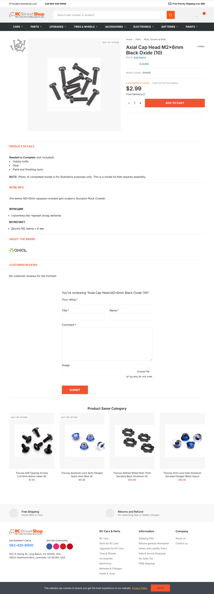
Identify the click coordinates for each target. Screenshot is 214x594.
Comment (68, 324)
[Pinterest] (70, 546)
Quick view (45, 425)
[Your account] (191, 15)
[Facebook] (49, 546)
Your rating (69, 299)
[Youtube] (63, 546)
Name (113, 310)
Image (66, 365)
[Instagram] (56, 546)
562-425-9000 (21, 545)
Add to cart (175, 103)
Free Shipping (30, 511)
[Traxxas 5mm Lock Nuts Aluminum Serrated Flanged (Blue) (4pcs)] (182, 441)
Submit (75, 390)
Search (171, 15)
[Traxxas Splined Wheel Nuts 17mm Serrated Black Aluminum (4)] (132, 441)
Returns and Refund (130, 511)
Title (64, 310)
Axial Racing (140, 57)
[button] (23, 3)
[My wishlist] (197, 15)
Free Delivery (134, 94)
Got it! (160, 588)
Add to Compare (45, 418)
